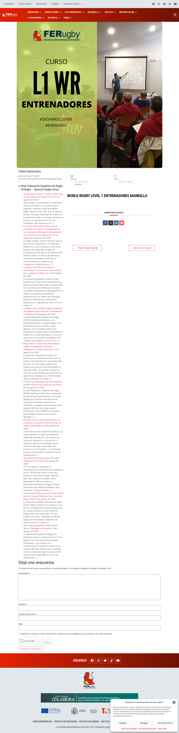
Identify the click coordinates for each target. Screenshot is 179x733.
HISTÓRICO (52, 18)
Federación (33, 12)
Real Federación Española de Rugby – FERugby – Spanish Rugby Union (41, 187)
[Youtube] (175, 4)
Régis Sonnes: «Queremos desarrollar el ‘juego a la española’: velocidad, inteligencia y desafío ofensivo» (41, 346)
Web (21, 624)
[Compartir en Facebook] (105, 222)
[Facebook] (153, 4)
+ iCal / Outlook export (141, 248)
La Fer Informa (35, 18)
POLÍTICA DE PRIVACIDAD (147, 728)
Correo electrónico (28, 614)
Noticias (109, 12)
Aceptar (123, 723)
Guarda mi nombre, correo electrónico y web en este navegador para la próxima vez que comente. (66, 634)
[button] (174, 702)
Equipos (55, 4)
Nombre (23, 604)
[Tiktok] (169, 4)
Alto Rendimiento (73, 12)
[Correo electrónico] (121, 222)
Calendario (9, 4)
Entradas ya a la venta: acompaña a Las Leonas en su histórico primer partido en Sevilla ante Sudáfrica (42, 423)
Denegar (144, 723)
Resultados (41, 4)
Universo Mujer (126, 12)
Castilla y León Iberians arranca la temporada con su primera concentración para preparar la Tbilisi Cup (42, 270)
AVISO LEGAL (162, 728)
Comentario (25, 573)
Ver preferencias (165, 723)
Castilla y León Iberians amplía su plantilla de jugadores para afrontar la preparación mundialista (42, 311)
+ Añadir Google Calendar (87, 248)
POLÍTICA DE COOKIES (129, 728)
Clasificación (25, 4)
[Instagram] (158, 4)
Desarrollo (93, 12)
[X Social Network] (110, 222)
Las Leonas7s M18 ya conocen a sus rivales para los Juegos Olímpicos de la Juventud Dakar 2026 (43, 496)
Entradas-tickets (72, 4)
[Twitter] (164, 4)
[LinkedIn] (116, 222)
